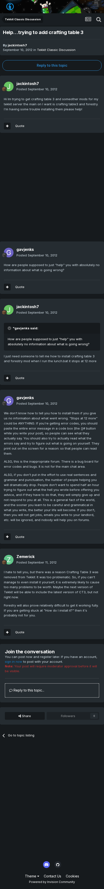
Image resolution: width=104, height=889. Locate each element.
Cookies (72, 876)
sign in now (13, 661)
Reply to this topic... (28, 690)
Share (26, 716)
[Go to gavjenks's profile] (9, 252)
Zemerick (25, 556)
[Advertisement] (52, 189)
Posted (36, 89)
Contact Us (52, 876)
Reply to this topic (52, 65)
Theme (31, 876)
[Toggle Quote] (10, 328)
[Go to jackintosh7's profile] (9, 86)
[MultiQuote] (7, 126)
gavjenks (25, 249)
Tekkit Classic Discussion (56, 50)
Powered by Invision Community (52, 882)
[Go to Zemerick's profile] (9, 559)
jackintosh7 (17, 45)
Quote (19, 126)
